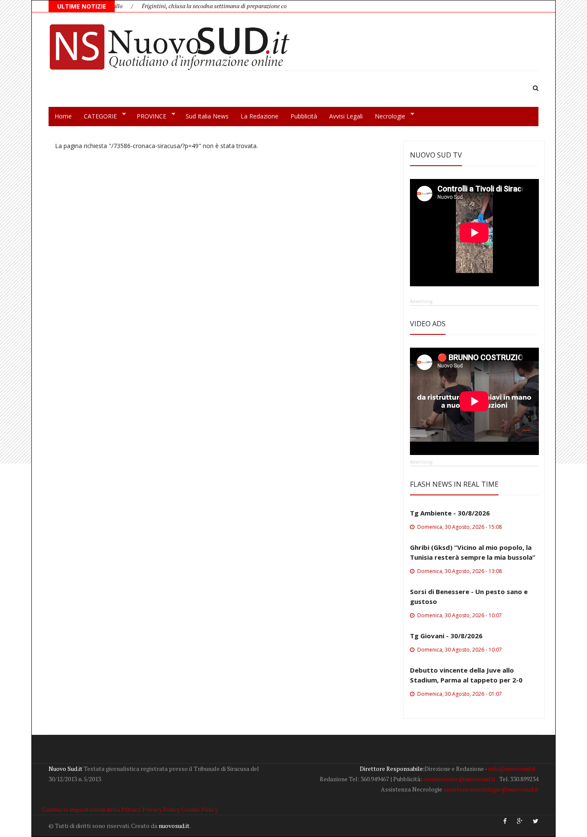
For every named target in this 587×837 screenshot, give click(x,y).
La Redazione (259, 116)
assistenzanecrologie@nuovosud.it (490, 789)
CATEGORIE (97, 116)
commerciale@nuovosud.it (459, 779)
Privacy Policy (161, 809)
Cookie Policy (199, 809)
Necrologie (387, 116)
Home (63, 116)
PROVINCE (148, 116)
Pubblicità (303, 116)
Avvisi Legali (346, 116)
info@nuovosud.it (512, 768)
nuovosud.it (174, 826)
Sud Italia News (207, 116)
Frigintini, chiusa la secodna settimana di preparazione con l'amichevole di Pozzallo (232, 6)
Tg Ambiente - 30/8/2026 (450, 513)
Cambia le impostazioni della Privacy (91, 809)
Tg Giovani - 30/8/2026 (446, 635)
